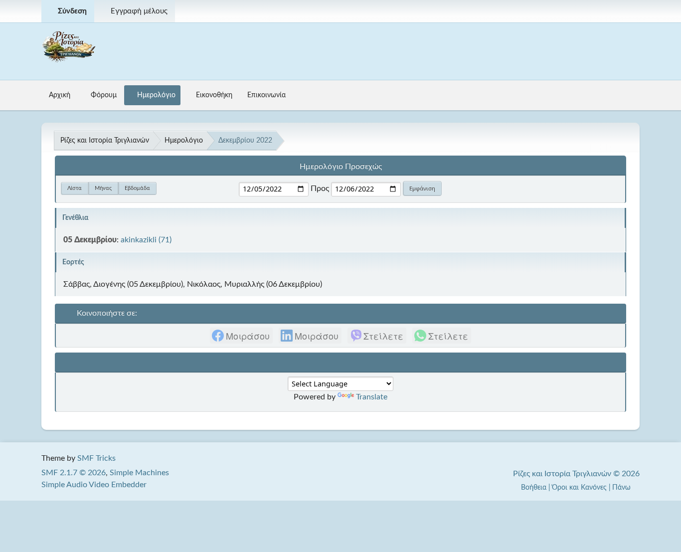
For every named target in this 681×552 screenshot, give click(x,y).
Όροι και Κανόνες (579, 487)
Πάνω (622, 487)
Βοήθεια (533, 487)
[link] (241, 336)
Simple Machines (139, 473)
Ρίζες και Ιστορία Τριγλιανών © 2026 (576, 474)
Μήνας (103, 188)
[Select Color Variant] (628, 11)
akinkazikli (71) (146, 240)
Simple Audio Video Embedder (94, 485)
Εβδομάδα (137, 188)
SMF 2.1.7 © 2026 (73, 473)
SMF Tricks (96, 458)
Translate (371, 397)
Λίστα (74, 188)
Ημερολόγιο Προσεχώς (341, 167)
